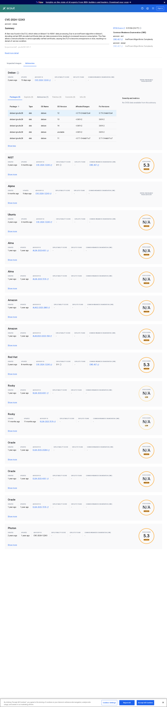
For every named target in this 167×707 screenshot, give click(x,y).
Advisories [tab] (29, 63)
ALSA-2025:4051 (39, 250)
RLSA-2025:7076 (47, 422)
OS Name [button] (45, 107)
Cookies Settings (109, 703)
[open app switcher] (153, 8)
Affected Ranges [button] (82, 107)
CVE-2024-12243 (42, 80)
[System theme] (147, 8)
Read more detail (12, 53)
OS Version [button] (62, 107)
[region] (83, 703)
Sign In (160, 8)
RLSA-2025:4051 (39, 393)
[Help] (142, 8)
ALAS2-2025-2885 (40, 308)
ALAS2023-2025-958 (41, 336)
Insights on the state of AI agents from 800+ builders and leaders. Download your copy (87, 2)
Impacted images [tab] (14, 63)
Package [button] (13, 107)
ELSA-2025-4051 (39, 479)
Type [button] (31, 107)
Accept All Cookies (145, 703)
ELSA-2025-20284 (40, 450)
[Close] (163, 702)
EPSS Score (118, 28)
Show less (12, 146)
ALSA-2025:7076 (39, 279)
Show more (12, 174)
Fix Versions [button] (104, 107)
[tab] (15, 97)
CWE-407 (117, 39)
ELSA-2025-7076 (39, 507)
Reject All (127, 703)
